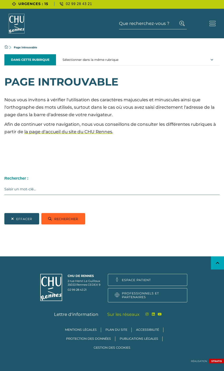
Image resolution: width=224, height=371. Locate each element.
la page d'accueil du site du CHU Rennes (68, 131)
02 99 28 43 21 (77, 289)
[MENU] (212, 23)
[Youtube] (160, 314)
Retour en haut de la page (217, 263)
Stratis (216, 361)
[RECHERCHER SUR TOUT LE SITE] (182, 23)
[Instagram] (147, 314)
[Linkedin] (153, 314)
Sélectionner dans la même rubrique (90, 60)
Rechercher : (16, 178)
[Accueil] (6, 47)
